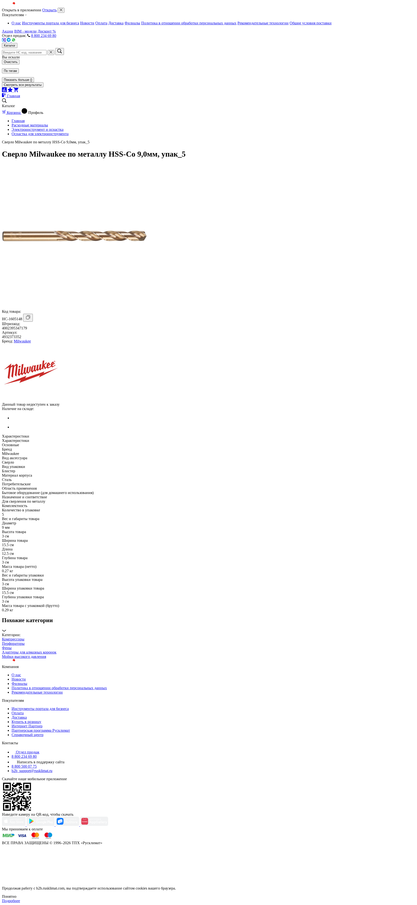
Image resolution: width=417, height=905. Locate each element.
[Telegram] (9, 41)
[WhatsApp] (13, 41)
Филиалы (132, 23)
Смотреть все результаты (23, 85)
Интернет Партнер (27, 726)
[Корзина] (16, 91)
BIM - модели (25, 31)
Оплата (101, 23)
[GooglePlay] (41, 825)
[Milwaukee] (31, 400)
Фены (7, 648)
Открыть (49, 10)
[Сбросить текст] (51, 52)
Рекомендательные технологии (263, 23)
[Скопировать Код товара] (28, 318)
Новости (87, 23)
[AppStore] (14, 825)
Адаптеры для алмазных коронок (29, 652)
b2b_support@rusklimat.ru (32, 771)
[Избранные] (11, 91)
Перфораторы (13, 643)
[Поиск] (59, 51)
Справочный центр (27, 735)
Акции (7, 31)
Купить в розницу (26, 722)
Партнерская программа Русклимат (41, 730)
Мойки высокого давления (24, 656)
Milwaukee (22, 341)
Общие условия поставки (311, 23)
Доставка (116, 23)
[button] (208, 625)
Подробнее (11, 901)
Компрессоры (13, 639)
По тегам (10, 71)
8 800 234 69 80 (43, 36)
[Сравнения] (5, 91)
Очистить (11, 62)
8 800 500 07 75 (24, 766)
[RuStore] (68, 825)
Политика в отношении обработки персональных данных (188, 23)
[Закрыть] (61, 10)
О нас (16, 23)
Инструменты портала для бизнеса (50, 23)
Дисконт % (47, 31)
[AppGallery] (94, 825)
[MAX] (4, 41)
